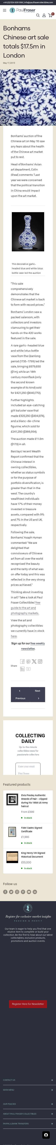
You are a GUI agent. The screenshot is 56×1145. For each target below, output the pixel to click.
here (14, 636)
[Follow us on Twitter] (11, 892)
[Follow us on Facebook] (5, 892)
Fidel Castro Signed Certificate (31, 830)
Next (37, 690)
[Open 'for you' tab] (46, 1135)
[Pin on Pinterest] (28, 662)
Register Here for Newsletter (28, 1004)
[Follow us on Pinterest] (23, 892)
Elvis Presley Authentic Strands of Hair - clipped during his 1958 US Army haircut (34, 801)
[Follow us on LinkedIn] (35, 892)
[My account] (44, 15)
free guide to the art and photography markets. (25, 608)
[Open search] (38, 15)
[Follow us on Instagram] (17, 892)
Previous (20, 698)
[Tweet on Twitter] (34, 662)
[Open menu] (4, 10)
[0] (50, 15)
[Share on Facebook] (22, 662)
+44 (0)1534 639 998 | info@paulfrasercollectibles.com (28, 2)
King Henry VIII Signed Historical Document (33, 855)
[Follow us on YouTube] (29, 892)
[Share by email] (40, 662)
